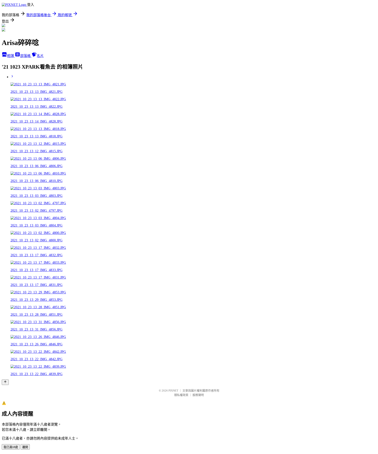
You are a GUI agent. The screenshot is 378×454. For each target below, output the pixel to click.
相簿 (11, 56)
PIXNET (173, 390)
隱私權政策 (181, 395)
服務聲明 (198, 395)
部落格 (26, 56)
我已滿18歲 (11, 447)
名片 (40, 56)
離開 (25, 447)
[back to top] (5, 382)
